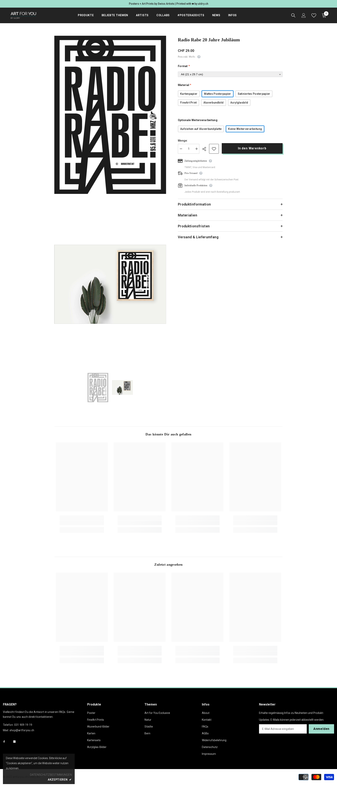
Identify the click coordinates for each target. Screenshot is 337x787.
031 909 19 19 (23, 724)
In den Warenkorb (252, 148)
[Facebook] (4, 741)
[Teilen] (205, 149)
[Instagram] (14, 741)
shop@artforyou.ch (22, 730)
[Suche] (293, 15)
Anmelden (321, 729)
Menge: (183, 140)
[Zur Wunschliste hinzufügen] (214, 149)
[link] (82, 523)
